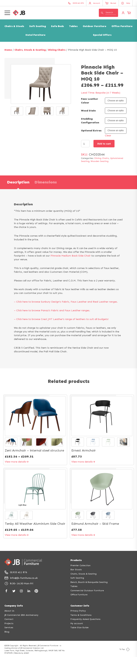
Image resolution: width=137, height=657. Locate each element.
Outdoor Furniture (94, 26)
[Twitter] (14, 591)
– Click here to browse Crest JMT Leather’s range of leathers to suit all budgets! (61, 319)
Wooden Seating (99, 161)
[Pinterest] (36, 591)
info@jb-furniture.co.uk (24, 577)
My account (76, 623)
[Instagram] (21, 591)
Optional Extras (91, 130)
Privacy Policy (78, 611)
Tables (73, 26)
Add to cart (104, 143)
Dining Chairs (56, 49)
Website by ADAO (21, 653)
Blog (6, 632)
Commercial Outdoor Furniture (87, 590)
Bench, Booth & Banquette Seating (89, 582)
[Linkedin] (29, 591)
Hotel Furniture (35, 34)
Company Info (13, 605)
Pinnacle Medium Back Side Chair (70, 255)
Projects (8, 623)
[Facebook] (6, 591)
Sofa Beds (57, 26)
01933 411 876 (18, 572)
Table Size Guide (79, 627)
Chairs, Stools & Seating (30, 49)
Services (8, 627)
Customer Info (79, 605)
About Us (9, 611)
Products (76, 560)
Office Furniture (122, 26)
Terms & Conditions (81, 615)
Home (8, 49)
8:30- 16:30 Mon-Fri (21, 583)
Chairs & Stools (14, 26)
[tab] (18, 182)
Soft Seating (37, 26)
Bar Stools (76, 569)
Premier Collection (80, 565)
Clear (108, 135)
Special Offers (102, 34)
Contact (8, 619)
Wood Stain (88, 110)
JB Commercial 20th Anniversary (21, 615)
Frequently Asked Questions (85, 619)
